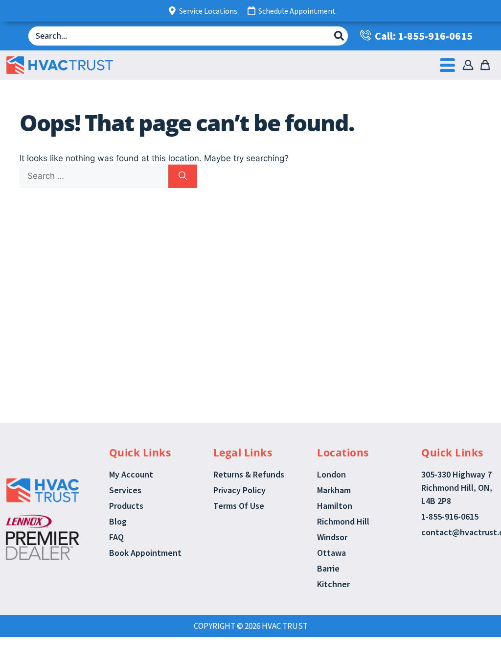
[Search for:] (94, 176)
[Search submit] (339, 36)
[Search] (182, 176)
